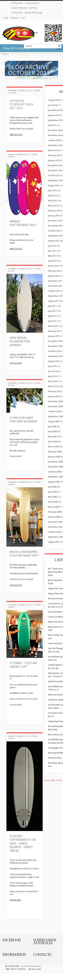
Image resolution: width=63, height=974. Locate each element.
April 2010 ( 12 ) (55, 381)
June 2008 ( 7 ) (54, 491)
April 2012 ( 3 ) (54, 260)
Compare (18, 33)
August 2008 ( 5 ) (55, 481)
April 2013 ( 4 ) (54, 200)
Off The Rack (17, 3)
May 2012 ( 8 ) (54, 255)
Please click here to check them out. (24, 893)
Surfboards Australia (30, 966)
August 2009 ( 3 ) (55, 421)
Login (6, 17)
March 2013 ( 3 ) (55, 205)
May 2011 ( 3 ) (54, 316)
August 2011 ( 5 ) (55, 301)
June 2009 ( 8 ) (54, 431)
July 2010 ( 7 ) (54, 366)
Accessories (17, 12)
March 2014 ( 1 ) (55, 150)
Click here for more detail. (21, 579)
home (4, 54)
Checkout (14, 17)
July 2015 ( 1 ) (54, 125)
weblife (38, 969)
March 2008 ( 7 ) (55, 506)
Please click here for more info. (24, 699)
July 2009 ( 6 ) (54, 426)
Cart (23, 17)
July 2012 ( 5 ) (54, 245)
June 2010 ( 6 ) (54, 371)
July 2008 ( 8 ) (54, 486)
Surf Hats (33, 7)
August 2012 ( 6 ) (55, 240)
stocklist (29, 128)
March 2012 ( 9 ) (55, 265)
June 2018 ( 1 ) (54, 105)
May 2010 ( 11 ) (55, 376)
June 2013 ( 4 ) (54, 190)
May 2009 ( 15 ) (55, 436)
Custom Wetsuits (19, 7)
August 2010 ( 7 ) (55, 361)
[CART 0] (25, 33)
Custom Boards (32, 3)
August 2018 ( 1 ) (55, 100)
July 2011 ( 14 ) (54, 306)
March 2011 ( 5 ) (55, 326)
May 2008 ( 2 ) (54, 496)
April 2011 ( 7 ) (54, 321)
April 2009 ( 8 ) (54, 441)
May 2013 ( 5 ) (54, 195)
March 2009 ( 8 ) (55, 446)
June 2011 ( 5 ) (54, 311)
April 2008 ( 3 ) (54, 501)
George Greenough (33, 12)
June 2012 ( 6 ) (54, 250)
